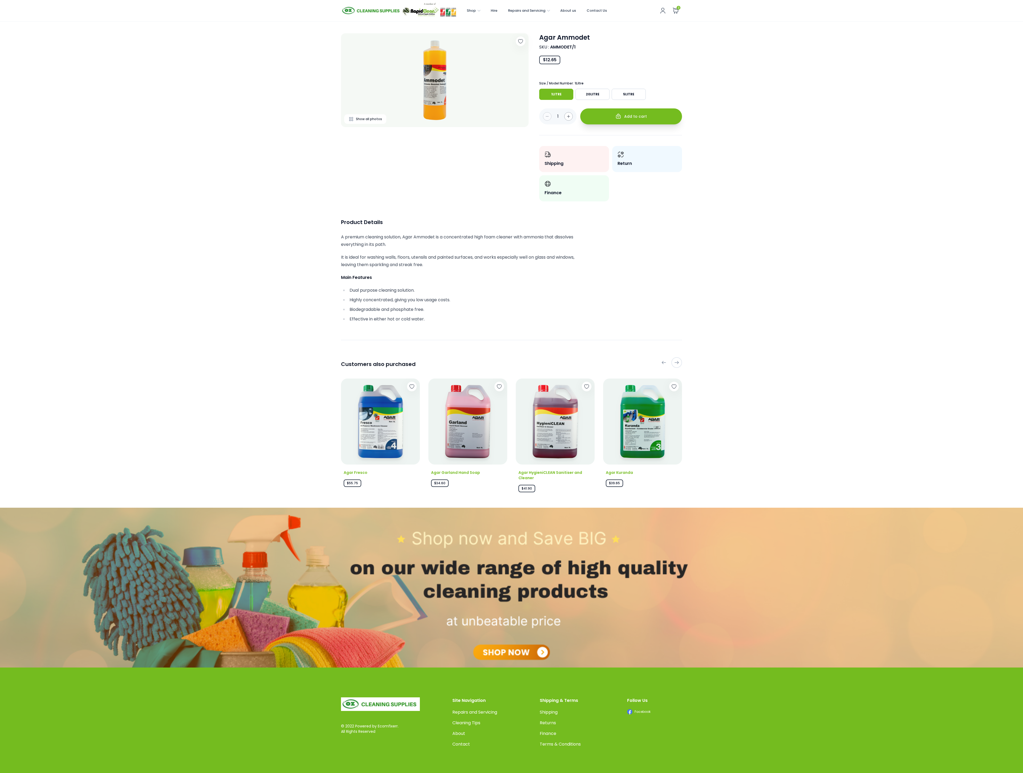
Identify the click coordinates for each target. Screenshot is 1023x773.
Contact (461, 744)
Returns (548, 723)
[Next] (676, 362)
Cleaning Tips (466, 723)
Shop (471, 10)
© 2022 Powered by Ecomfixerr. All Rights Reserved (370, 728)
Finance (548, 733)
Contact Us (597, 10)
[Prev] (664, 362)
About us (568, 10)
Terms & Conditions (560, 744)
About (458, 733)
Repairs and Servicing (526, 10)
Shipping (549, 712)
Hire (494, 10)
